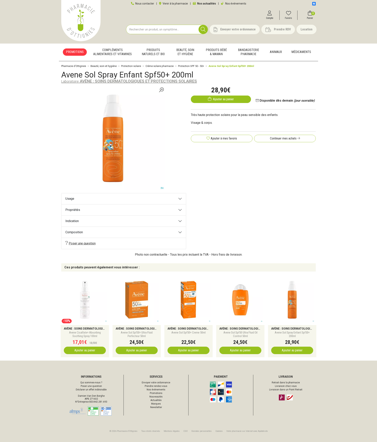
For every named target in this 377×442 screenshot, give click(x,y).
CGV (185, 431)
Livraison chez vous (286, 386)
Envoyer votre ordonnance (156, 382)
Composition (74, 232)
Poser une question (82, 243)
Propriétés (72, 210)
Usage (69, 198)
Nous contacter (144, 3)
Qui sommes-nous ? (91, 382)
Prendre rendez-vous (156, 386)
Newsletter (156, 407)
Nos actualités (206, 3)
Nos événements (235, 3)
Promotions (156, 393)
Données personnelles (201, 431)
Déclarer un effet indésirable (91, 389)
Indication (72, 221)
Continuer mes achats (283, 138)
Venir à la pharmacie (175, 3)
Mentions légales (172, 431)
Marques (156, 403)
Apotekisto (247, 431)
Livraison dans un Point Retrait (285, 389)
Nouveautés (156, 396)
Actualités (156, 400)
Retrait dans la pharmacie (286, 382)
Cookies (219, 431)
